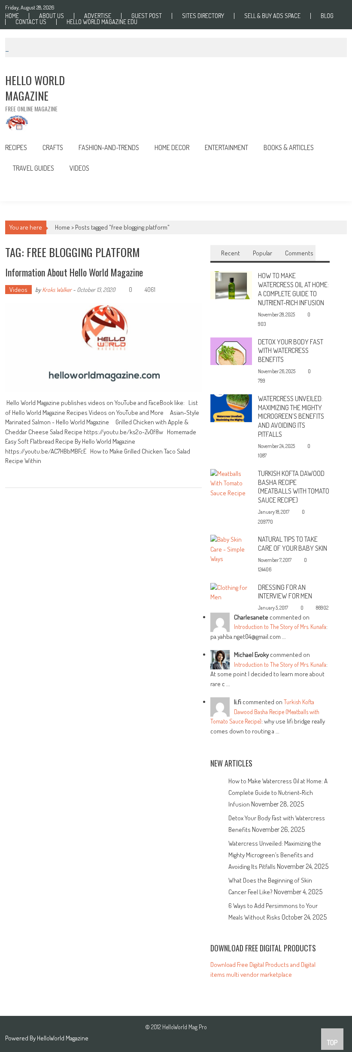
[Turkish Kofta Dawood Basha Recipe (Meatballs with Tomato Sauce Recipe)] (231, 482)
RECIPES (16, 147)
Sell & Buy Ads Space (272, 16)
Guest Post (146, 16)
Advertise (97, 16)
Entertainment (226, 147)
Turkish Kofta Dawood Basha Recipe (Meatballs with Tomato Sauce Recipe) (293, 486)
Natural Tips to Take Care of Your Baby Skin (292, 543)
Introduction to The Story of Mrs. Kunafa (280, 626)
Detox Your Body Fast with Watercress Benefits (290, 350)
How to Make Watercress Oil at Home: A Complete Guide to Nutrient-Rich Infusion (293, 289)
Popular (262, 253)
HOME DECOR (172, 147)
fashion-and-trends (109, 147)
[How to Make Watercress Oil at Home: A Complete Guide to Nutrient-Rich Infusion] (231, 284)
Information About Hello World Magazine (74, 272)
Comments (299, 253)
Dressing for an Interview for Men (285, 592)
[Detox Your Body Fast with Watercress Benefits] (231, 351)
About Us (51, 16)
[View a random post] (334, 190)
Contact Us (30, 22)
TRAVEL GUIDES (33, 168)
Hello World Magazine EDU (102, 22)
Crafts (52, 147)
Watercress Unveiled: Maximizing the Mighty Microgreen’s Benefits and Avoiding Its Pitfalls (291, 416)
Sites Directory (203, 16)
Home (12, 16)
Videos (79, 168)
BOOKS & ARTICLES (289, 147)
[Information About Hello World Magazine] (103, 347)
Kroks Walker (57, 289)
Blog (327, 16)
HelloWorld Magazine (62, 1038)
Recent (230, 253)
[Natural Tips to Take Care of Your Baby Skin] (231, 548)
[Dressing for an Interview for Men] (231, 592)
